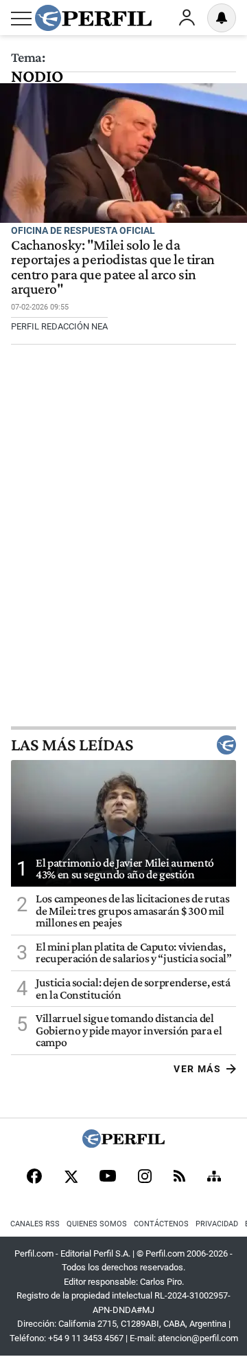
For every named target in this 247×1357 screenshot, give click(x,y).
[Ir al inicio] (93, 18)
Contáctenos (161, 1223)
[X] (71, 1177)
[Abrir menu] (21, 18)
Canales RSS (35, 1223)
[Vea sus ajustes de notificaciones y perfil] (221, 18)
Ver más (197, 1068)
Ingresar (186, 18)
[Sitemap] (214, 1177)
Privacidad (217, 1223)
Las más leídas (72, 745)
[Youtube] (107, 1177)
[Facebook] (34, 1177)
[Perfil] (123, 1144)
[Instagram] (145, 1177)
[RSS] (179, 1177)
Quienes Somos (97, 1223)
